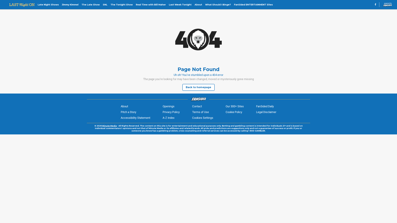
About (124, 106)
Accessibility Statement (135, 117)
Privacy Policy (171, 112)
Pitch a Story (128, 112)
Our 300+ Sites (235, 106)
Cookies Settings (202, 117)
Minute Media (109, 126)
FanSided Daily (265, 106)
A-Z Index (168, 117)
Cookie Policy (234, 112)
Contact (197, 106)
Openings (168, 106)
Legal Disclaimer (266, 112)
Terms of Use (200, 112)
